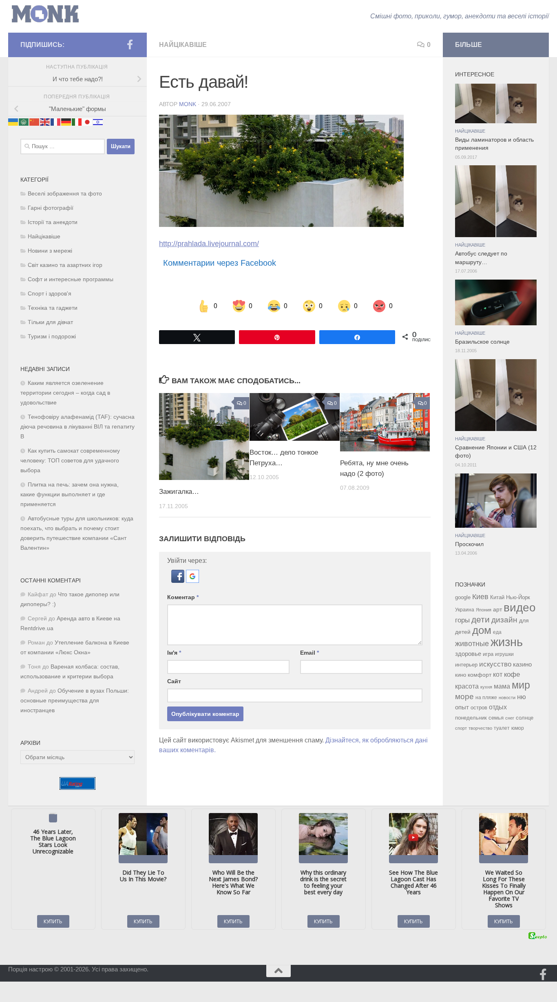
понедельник (471, 718)
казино (522, 664)
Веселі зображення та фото (65, 194)
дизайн (504, 619)
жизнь (507, 642)
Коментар (183, 597)
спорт (461, 728)
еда (497, 632)
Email (309, 652)
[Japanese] (87, 121)
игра (488, 654)
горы (462, 620)
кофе (512, 674)
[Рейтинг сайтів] (77, 787)
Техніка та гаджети (52, 308)
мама (502, 686)
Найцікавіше (183, 44)
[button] (178, 580)
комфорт (479, 674)
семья (496, 718)
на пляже (486, 697)
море (464, 696)
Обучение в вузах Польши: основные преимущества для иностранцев (74, 700)
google (463, 597)
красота (467, 686)
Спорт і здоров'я (49, 294)
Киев (480, 597)
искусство (495, 664)
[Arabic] (24, 121)
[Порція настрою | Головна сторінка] (45, 14)
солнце (524, 718)
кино (460, 675)
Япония (483, 609)
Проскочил (469, 544)
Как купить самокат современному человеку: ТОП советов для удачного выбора (70, 460)
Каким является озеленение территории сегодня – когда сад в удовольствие (65, 393)
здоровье (468, 653)
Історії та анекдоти (52, 222)
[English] (45, 121)
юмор (517, 728)
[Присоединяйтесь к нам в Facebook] (130, 44)
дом (481, 630)
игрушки (504, 654)
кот (497, 674)
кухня (486, 686)
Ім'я (174, 652)
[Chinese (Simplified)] (34, 121)
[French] (56, 121)
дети (480, 619)
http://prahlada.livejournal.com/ (209, 244)
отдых (498, 707)
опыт (462, 707)
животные (472, 644)
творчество (480, 728)
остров (479, 707)
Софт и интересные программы (70, 279)
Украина (464, 610)
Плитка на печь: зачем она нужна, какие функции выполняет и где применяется (69, 494)
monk (187, 104)
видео (520, 607)
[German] (66, 121)
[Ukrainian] (13, 121)
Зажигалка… (179, 491)
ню (521, 697)
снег (509, 717)
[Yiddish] (98, 121)
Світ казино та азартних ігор (65, 265)
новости (507, 697)
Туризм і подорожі (52, 336)
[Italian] (77, 121)
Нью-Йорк (518, 597)
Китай (497, 597)
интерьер (466, 665)
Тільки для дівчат (50, 322)
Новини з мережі (50, 251)
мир (521, 685)
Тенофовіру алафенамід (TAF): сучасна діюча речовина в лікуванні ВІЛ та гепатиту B (77, 427)
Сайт (174, 681)
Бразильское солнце (482, 342)
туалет (502, 728)
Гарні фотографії (50, 208)
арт (497, 610)
